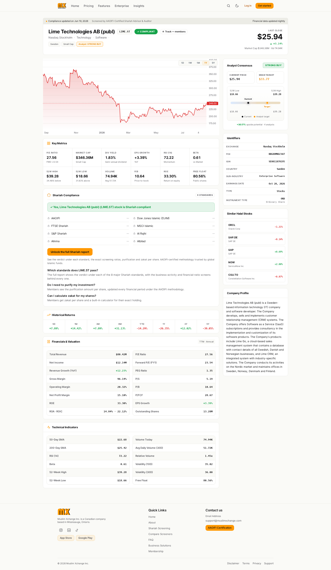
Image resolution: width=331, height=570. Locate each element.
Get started (264, 5)
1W (190, 63)
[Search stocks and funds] (228, 5)
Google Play (85, 537)
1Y (205, 63)
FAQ (150, 539)
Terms (246, 563)
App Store (66, 537)
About (152, 522)
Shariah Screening (159, 528)
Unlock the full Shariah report (70, 251)
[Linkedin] (69, 530)
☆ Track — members (174, 31)
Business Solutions (159, 545)
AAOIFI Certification (220, 527)
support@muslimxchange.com (223, 520)
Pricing (88, 6)
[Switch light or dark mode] (237, 5)
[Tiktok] (77, 530)
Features (104, 6)
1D (182, 63)
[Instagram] (60, 530)
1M (198, 63)
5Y (213, 63)
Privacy (257, 563)
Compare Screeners (160, 534)
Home (75, 6)
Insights (139, 6)
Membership (155, 551)
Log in (248, 5)
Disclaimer (233, 563)
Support (269, 563)
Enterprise (122, 6)
